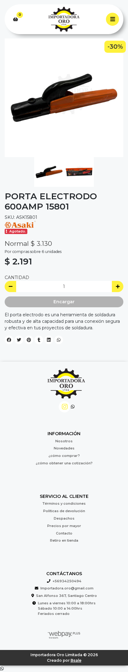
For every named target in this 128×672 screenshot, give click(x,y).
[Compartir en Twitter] (19, 340)
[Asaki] (20, 224)
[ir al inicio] (66, 387)
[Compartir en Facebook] (9, 340)
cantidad (17, 277)
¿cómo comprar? (64, 455)
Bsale (76, 660)
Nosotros (64, 441)
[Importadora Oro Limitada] (64, 19)
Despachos (64, 518)
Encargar (64, 301)
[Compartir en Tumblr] (38, 340)
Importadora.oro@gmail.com (67, 588)
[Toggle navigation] (112, 19)
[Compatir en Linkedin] (48, 340)
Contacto (64, 533)
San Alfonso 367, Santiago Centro (66, 595)
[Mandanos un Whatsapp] (73, 407)
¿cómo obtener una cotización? (64, 463)
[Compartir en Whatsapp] (58, 340)
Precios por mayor (64, 526)
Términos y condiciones (64, 503)
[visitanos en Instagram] (64, 407)
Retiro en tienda (64, 540)
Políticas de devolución (64, 511)
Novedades (64, 448)
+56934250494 (67, 581)
